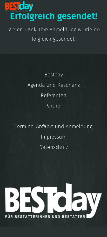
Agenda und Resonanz (54, 85)
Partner (53, 106)
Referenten (53, 95)
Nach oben (76, 227)
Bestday (53, 74)
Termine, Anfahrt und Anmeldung (53, 126)
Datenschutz (53, 147)
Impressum (53, 137)
